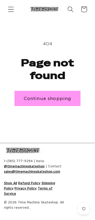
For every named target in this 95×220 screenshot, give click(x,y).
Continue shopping (48, 98)
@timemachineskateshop (24, 166)
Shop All (10, 183)
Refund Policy (29, 183)
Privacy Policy (26, 188)
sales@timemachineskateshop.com (32, 171)
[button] (11, 9)
